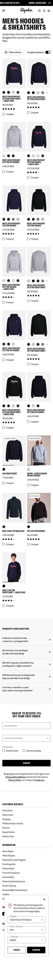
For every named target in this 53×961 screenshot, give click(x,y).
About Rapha (8, 851)
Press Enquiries (8, 864)
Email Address (10, 726)
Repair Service (8, 832)
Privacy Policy (14, 780)
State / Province (16, 926)
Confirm (36, 950)
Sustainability (8, 877)
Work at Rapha (8, 855)
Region (13, 916)
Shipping (6, 819)
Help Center (7, 815)
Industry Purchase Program (14, 860)
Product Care (8, 836)
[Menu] (3, 10)
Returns (5, 828)
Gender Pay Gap (9, 885)
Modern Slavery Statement (13, 881)
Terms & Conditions (11, 873)
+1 (47, 93)
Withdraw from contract (12, 823)
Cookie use (39, 780)
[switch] (39, 52)
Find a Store (7, 810)
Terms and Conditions (15, 777)
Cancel (16, 950)
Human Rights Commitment (14, 890)
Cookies (5, 894)
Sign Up (26, 763)
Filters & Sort (15, 52)
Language (14, 937)
